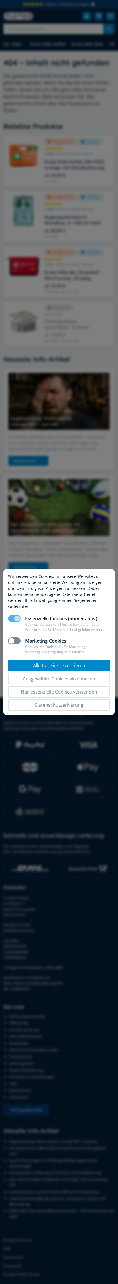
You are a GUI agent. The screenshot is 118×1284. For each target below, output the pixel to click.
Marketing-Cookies (45, 641)
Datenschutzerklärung (59, 705)
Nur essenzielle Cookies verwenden (59, 692)
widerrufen (19, 606)
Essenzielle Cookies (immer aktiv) (61, 618)
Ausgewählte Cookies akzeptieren (59, 679)
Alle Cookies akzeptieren (59, 665)
